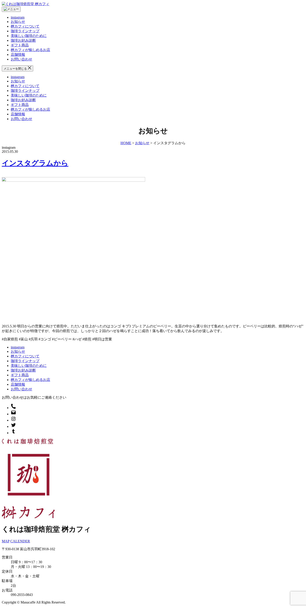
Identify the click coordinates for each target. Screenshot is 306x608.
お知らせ (18, 22)
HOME (126, 143)
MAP (5, 541)
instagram (17, 17)
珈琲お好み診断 (23, 40)
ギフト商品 (20, 45)
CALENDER (20, 541)
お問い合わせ (21, 59)
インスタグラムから (35, 163)
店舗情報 (18, 54)
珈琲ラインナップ (25, 31)
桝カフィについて (25, 26)
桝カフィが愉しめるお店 (30, 50)
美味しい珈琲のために (29, 36)
